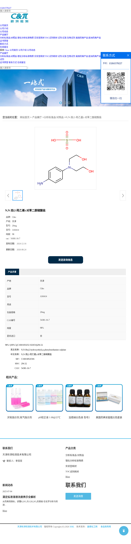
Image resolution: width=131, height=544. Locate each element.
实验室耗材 (39, 38)
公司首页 (14, 50)
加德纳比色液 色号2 (79, 417)
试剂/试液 (62, 38)
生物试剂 (71, 38)
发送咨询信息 (65, 260)
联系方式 (13, 62)
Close (7, 50)
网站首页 (25, 117)
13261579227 (5, 8)
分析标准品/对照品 (8, 38)
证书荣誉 (4, 62)
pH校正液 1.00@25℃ (49, 417)
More (68, 477)
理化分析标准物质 (25, 38)
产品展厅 (4, 53)
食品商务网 (106, 527)
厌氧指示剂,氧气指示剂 (19, 417)
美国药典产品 (82, 38)
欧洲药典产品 (95, 38)
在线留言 (21, 62)
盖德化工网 (92, 527)
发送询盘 (78, 496)
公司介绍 (22, 50)
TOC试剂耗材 (51, 38)
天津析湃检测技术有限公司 (29, 527)
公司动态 (31, 50)
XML (72, 527)
